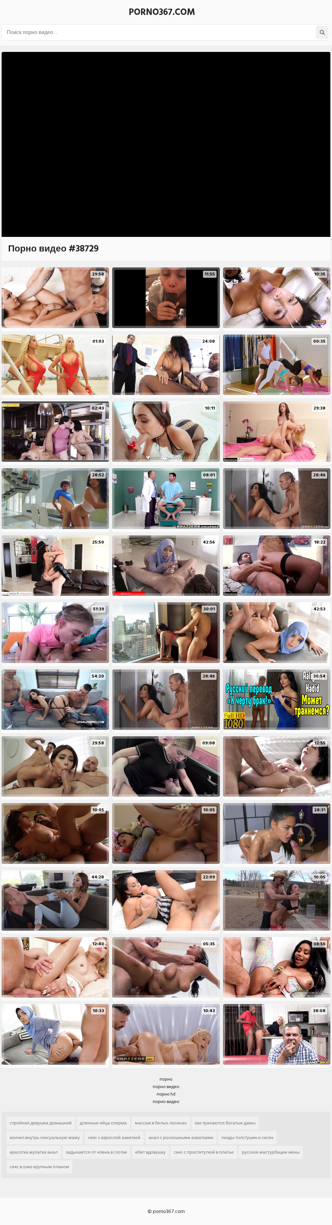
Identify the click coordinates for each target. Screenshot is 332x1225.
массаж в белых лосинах (161, 1123)
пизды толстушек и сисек (247, 1137)
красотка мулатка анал (34, 1152)
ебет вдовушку (150, 1152)
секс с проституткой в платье (204, 1152)
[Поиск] (322, 32)
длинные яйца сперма (103, 1123)
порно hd (166, 1094)
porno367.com (162, 12)
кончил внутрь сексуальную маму (45, 1137)
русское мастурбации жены (271, 1152)
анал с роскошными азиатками (180, 1137)
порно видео (166, 1086)
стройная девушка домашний (41, 1123)
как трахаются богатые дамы (225, 1123)
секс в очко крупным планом (39, 1166)
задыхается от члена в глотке (96, 1152)
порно (166, 1079)
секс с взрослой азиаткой (114, 1137)
